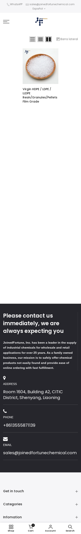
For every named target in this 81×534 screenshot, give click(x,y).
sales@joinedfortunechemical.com (52, 4)
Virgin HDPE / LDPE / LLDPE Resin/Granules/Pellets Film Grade (40, 95)
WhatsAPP (16, 4)
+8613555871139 (19, 425)
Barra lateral (69, 39)
